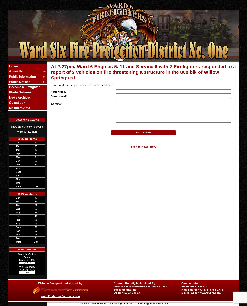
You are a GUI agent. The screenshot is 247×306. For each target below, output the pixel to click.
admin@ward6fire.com (206, 292)
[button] (25, 71)
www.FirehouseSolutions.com (60, 296)
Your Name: (58, 91)
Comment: (57, 103)
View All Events (27, 131)
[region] (27, 87)
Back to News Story (143, 146)
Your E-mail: (59, 96)
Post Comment (143, 132)
